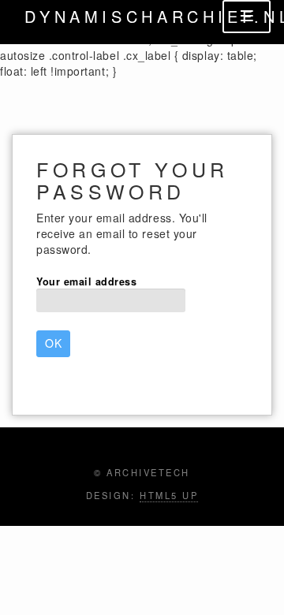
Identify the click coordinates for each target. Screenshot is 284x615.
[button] (53, 343)
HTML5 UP (169, 495)
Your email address (86, 281)
